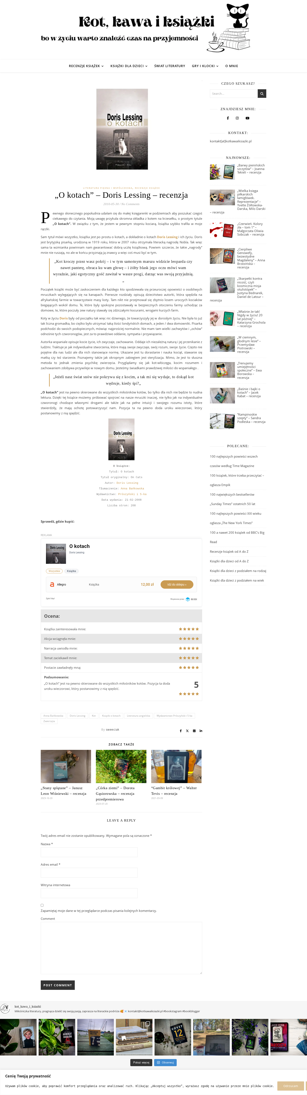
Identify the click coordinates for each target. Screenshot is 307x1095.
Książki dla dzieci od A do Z (229, 561)
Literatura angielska (138, 715)
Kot (94, 715)
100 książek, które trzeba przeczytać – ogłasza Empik (237, 480)
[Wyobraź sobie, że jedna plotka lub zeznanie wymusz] (57, 1037)
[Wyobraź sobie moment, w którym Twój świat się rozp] (18, 1037)
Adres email (50, 864)
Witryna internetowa (55, 885)
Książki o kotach (111, 715)
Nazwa (47, 844)
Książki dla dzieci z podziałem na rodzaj (238, 571)
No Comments (130, 204)
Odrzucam (290, 1086)
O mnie (231, 66)
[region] (153, 1082)
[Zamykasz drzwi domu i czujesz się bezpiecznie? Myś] (95, 1037)
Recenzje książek (84, 66)
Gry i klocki (203, 66)
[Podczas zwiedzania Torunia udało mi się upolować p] (134, 1037)
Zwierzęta (49, 721)
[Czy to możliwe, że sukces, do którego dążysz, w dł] (173, 1037)
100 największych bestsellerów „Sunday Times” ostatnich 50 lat (233, 499)
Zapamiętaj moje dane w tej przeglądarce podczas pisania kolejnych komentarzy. (99, 911)
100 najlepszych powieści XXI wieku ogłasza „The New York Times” (235, 518)
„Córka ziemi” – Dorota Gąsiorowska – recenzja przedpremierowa (115, 793)
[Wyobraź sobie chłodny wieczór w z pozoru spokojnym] (288, 1037)
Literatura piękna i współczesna (107, 187)
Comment (48, 918)
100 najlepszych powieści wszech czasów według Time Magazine (234, 461)
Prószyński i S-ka (132, 494)
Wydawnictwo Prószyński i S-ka (174, 715)
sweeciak (112, 729)
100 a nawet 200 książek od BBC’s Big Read (237, 537)
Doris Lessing (127, 483)
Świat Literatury (169, 66)
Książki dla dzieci (127, 66)
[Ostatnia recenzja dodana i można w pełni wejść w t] (211, 1037)
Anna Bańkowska (132, 488)
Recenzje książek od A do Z (229, 551)
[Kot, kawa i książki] (153, 30)
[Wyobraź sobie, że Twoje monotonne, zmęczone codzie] (250, 1037)
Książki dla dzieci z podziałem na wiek (237, 580)
